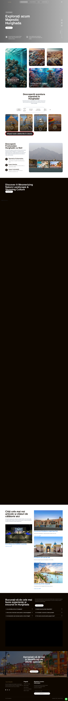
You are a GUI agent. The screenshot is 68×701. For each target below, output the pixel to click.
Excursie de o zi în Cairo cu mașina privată (39, 125)
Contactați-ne (34, 671)
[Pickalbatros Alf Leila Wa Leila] (48, 547)
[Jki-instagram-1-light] (62, 23)
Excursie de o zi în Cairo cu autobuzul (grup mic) (11, 123)
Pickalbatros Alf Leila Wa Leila (42, 557)
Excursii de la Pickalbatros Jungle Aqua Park (46, 531)
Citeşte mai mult (8, 546)
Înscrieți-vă (42, 693)
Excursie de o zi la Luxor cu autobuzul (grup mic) (25, 123)
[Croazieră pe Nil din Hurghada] (48, 573)
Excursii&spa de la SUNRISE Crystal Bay (16, 544)
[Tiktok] (62, 26)
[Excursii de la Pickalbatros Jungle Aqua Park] (48, 520)
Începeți (8, 27)
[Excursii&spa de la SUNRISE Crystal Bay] (18, 533)
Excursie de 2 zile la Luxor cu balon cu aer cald (54, 123)
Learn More (9, 191)
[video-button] (43, 164)
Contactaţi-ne (39, 605)
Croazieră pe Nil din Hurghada (42, 584)
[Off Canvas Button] (61, 2)
